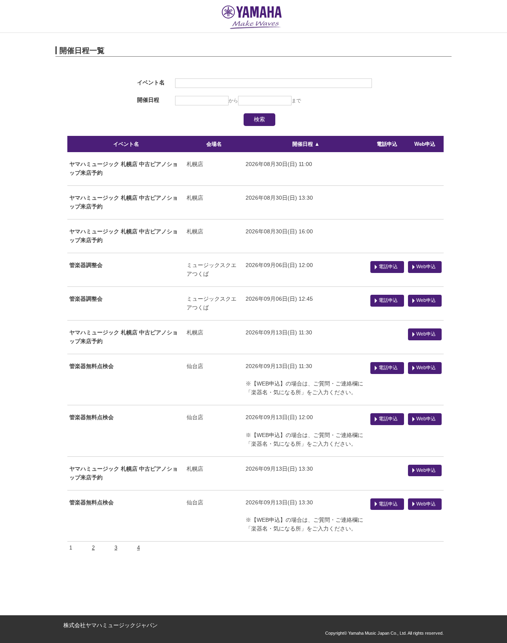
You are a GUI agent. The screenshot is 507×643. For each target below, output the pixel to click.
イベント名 (126, 144)
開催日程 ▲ (306, 144)
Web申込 (424, 144)
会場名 (214, 144)
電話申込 (387, 144)
